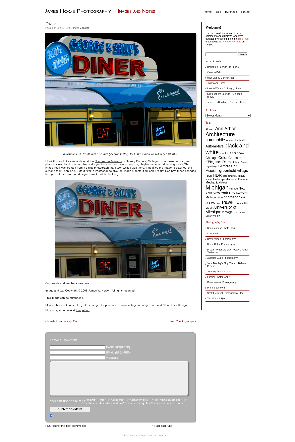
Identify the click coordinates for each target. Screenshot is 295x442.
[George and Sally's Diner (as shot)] (120, 229)
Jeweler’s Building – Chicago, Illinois (227, 102)
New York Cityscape (182, 321)
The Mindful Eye (216, 298)
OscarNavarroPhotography (221, 282)
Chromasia (213, 233)
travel (228, 202)
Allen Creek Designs (175, 305)
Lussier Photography (218, 277)
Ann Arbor (225, 128)
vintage (227, 212)
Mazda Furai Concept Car (62, 321)
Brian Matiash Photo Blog (221, 228)
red (243, 197)
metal (224, 182)
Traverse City (241, 203)
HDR (217, 175)
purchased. (77, 297)
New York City (224, 193)
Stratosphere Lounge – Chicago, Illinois (225, 95)
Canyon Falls (214, 72)
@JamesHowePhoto (230, 41)
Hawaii (208, 176)
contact (245, 11)
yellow (216, 215)
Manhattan (231, 179)
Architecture (220, 134)
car (228, 152)
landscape (219, 179)
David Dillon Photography (221, 244)
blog (218, 11)
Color (223, 158)
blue (222, 153)
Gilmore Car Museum (108, 161)
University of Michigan (220, 209)
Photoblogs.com (216, 287)
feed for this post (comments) (65, 425)
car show (238, 153)
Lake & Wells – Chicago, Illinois (224, 88)
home (208, 11)
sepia (218, 203)
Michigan (84, 28)
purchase (231, 11)
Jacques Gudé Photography (222, 258)
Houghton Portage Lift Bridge (223, 67)
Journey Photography (219, 271)
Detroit (227, 162)
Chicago (211, 158)
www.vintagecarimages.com (138, 305)
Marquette (243, 179)
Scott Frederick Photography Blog (225, 293)
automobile (215, 140)
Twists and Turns (216, 83)
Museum (233, 189)
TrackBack (163, 425)
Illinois (241, 175)
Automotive (214, 146)
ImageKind (83, 310)
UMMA (209, 207)
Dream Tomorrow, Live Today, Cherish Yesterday (227, 251)
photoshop (232, 197)
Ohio (220, 197)
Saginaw (210, 203)
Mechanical (213, 182)
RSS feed (243, 38)
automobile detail (235, 140)
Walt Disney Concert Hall (220, 78)
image (208, 179)
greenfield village (233, 170)
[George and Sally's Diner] (120, 89)
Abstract (209, 129)
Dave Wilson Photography (221, 239)
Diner (50, 23)
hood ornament (230, 176)
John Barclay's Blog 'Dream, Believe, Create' (227, 264)
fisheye (236, 162)
